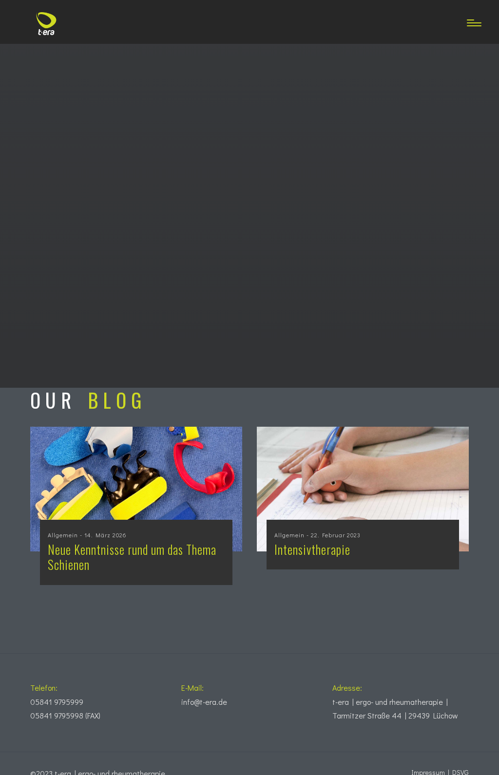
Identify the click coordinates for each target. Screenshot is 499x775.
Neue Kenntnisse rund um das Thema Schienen (132, 557)
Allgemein (63, 535)
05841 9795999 (56, 702)
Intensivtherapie (312, 549)
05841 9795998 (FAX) (65, 715)
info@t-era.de (204, 702)
